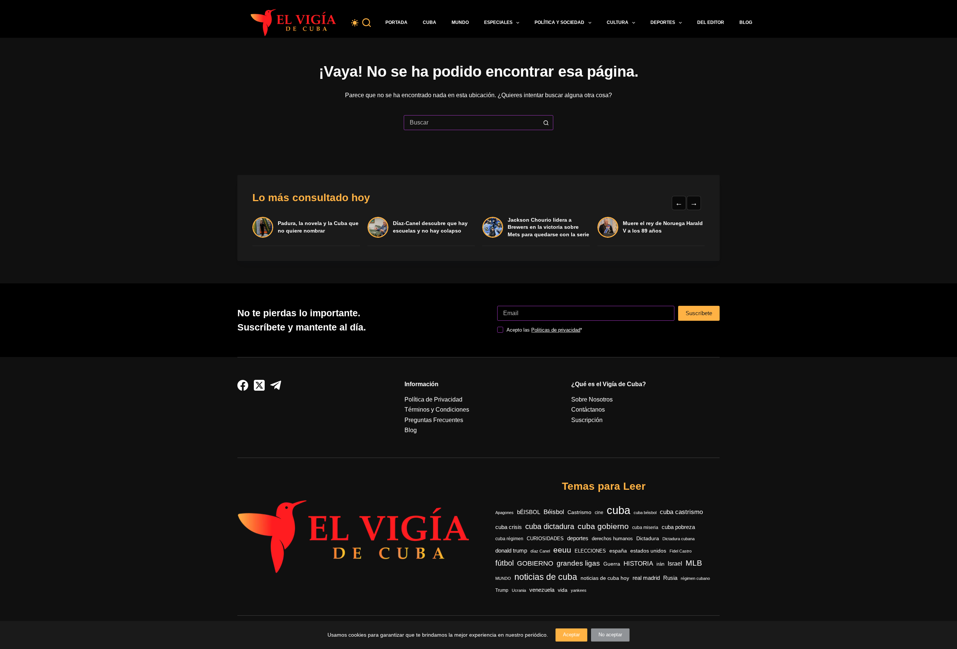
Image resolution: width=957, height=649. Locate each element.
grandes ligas (578, 563)
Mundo (460, 22)
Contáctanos (588, 409)
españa (618, 551)
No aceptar (610, 634)
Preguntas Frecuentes (433, 420)
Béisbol (554, 512)
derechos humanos (612, 538)
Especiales (498, 22)
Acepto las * (544, 330)
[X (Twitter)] (259, 385)
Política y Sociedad (559, 22)
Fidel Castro (681, 551)
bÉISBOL (528, 512)
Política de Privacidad (433, 399)
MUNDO (503, 578)
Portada (396, 22)
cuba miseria (645, 527)
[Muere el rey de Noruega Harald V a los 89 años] (607, 227)
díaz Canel (540, 551)
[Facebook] (242, 385)
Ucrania (519, 590)
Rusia (670, 578)
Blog (745, 22)
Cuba (429, 22)
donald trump (511, 550)
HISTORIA (638, 563)
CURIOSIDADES (545, 538)
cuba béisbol (645, 512)
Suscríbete (699, 313)
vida (562, 590)
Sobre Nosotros (592, 399)
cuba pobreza (678, 527)
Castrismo (579, 512)
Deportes (662, 22)
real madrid (646, 578)
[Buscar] (366, 22)
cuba (618, 510)
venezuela (541, 590)
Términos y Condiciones (436, 409)
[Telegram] (275, 385)
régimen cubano (695, 578)
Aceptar (571, 634)
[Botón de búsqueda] (546, 123)
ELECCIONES (590, 551)
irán (660, 564)
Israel (675, 563)
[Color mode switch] (355, 23)
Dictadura (647, 538)
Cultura (617, 22)
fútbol (504, 563)
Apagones (504, 512)
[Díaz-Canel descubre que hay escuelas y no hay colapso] (377, 227)
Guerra (611, 564)
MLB (694, 563)
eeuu (562, 549)
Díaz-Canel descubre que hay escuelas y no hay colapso (430, 227)
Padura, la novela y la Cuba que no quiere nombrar (318, 227)
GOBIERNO (535, 563)
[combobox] (471, 122)
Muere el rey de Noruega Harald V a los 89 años (663, 227)
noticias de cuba (545, 577)
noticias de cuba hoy (605, 578)
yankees (579, 590)
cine (599, 512)
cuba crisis (508, 527)
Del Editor (710, 22)
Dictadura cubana (678, 538)
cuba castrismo (681, 512)
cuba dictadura (549, 526)
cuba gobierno (603, 526)
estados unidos (648, 551)
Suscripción (587, 420)
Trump (501, 590)
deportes (577, 538)
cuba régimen (509, 538)
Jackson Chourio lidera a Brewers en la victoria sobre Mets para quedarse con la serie (548, 227)
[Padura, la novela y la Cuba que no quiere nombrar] (262, 227)
